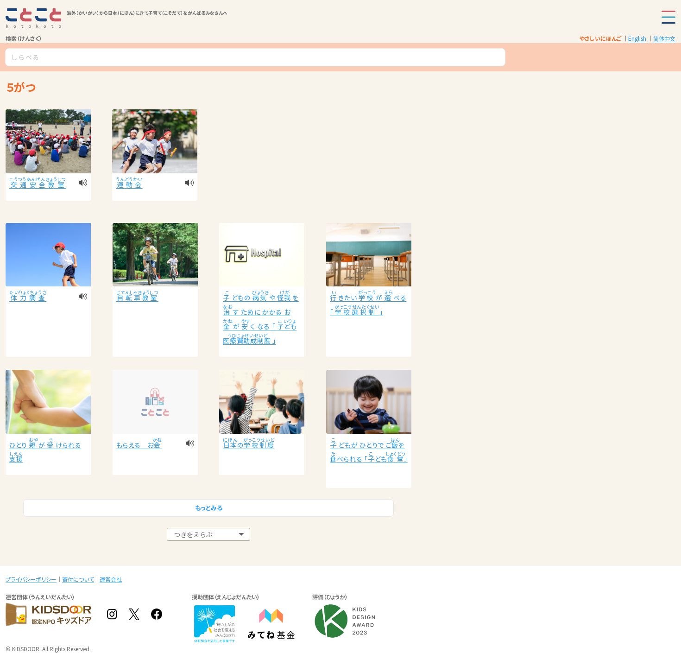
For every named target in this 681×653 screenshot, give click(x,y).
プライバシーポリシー (31, 579)
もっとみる (208, 507)
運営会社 (111, 579)
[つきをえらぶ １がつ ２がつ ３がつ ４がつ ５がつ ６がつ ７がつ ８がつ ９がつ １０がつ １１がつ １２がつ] (208, 534)
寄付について (78, 579)
